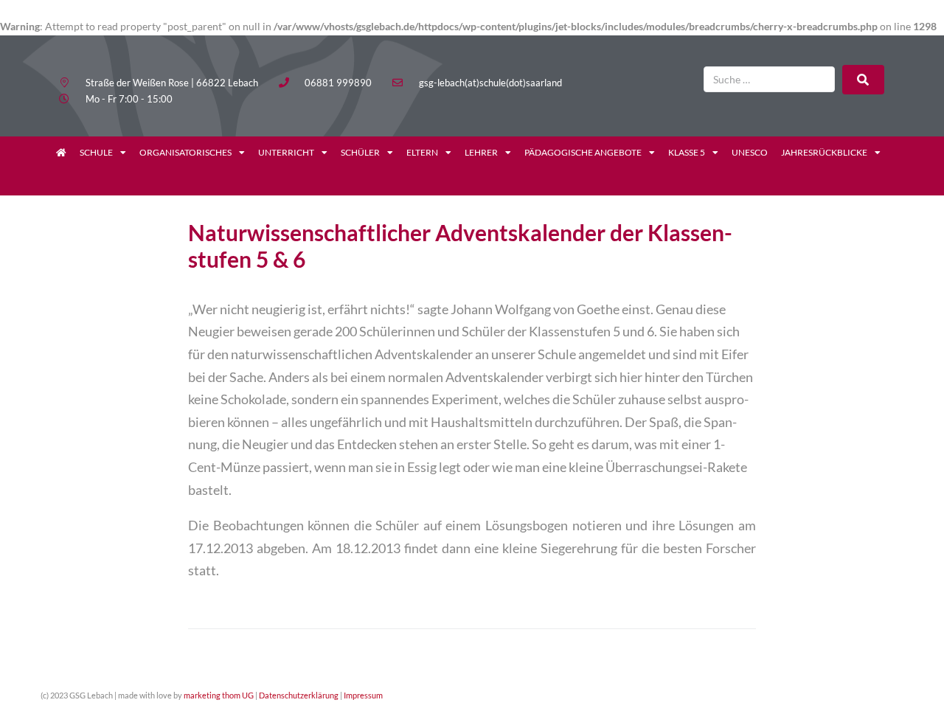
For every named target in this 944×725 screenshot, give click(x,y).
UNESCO (750, 152)
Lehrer (481, 152)
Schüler (360, 152)
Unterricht (286, 152)
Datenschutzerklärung (299, 695)
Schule (96, 152)
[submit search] (863, 79)
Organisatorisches (185, 152)
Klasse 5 (686, 152)
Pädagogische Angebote (583, 152)
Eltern (422, 152)
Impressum (363, 695)
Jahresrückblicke (824, 152)
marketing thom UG (219, 695)
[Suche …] (769, 79)
